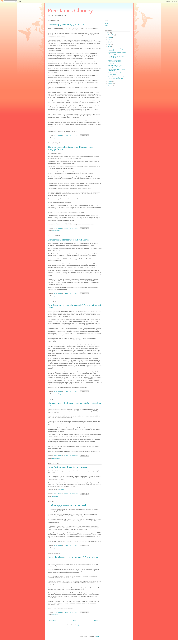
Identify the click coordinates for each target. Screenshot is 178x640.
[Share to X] (85, 135)
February (110, 83)
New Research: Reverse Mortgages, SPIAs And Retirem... (114, 62)
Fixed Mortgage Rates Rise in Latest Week (67, 505)
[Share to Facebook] (86, 135)
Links (106, 25)
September (111, 35)
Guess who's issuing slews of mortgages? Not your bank (73, 557)
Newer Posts (52, 620)
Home (74, 620)
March (110, 81)
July (109, 39)
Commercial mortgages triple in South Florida (68, 240)
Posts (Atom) (78, 625)
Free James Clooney (70, 10)
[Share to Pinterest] (88, 135)
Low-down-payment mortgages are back (66, 24)
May (109, 44)
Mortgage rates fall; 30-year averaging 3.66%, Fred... (115, 66)
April (109, 46)
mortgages (55, 138)
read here (61, 489)
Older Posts (97, 620)
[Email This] (81, 135)
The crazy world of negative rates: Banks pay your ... (117, 53)
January (110, 86)
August (110, 37)
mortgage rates (56, 230)
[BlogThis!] (83, 135)
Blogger (97, 636)
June (109, 42)
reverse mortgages (57, 394)
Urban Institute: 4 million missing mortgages (68, 467)
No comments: (74, 135)
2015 (108, 33)
